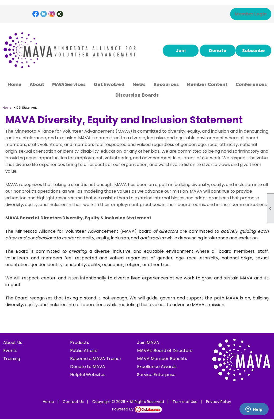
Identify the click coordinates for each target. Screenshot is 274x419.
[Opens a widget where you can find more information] (254, 409)
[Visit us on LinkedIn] (43, 14)
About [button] (37, 84)
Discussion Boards (137, 95)
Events (10, 350)
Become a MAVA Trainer (95, 358)
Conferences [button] (251, 84)
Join (181, 51)
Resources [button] (166, 84)
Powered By (123, 409)
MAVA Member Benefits (162, 358)
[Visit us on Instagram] (51, 14)
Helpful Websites (87, 374)
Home (14, 84)
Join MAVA (148, 342)
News (139, 84)
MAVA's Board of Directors (164, 350)
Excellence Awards (157, 366)
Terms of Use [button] (185, 401)
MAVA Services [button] (69, 84)
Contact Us (73, 401)
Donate (217, 51)
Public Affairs (83, 350)
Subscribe (253, 51)
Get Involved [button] (109, 84)
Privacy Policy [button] (218, 401)
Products (79, 342)
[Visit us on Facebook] (35, 14)
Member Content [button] (207, 84)
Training (11, 358)
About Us (12, 342)
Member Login (251, 14)
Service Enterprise (156, 374)
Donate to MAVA (87, 366)
